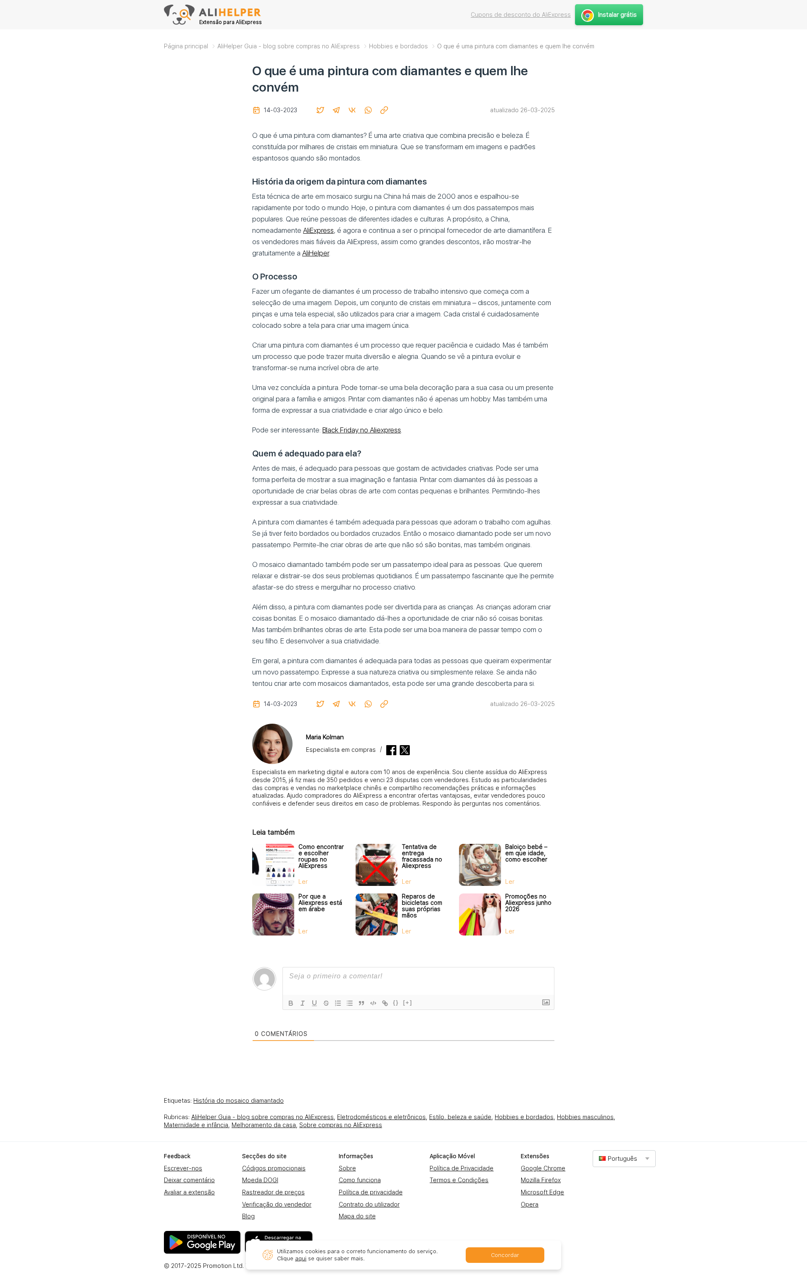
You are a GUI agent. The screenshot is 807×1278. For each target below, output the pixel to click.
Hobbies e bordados (524, 1117)
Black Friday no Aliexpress (361, 430)
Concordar (505, 1255)
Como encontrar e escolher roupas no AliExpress (321, 856)
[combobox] (624, 1158)
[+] (407, 1002)
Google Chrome (543, 1168)
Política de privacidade (371, 1192)
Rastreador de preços (273, 1192)
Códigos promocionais (274, 1168)
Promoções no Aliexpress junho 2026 (528, 902)
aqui (300, 1258)
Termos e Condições (459, 1180)
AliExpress (318, 230)
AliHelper (315, 253)
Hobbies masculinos (585, 1117)
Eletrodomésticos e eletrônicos (381, 1117)
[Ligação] (385, 1003)
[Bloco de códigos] (373, 1003)
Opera (529, 1204)
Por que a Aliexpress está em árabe (320, 902)
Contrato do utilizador (369, 1204)
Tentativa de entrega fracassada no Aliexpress (422, 856)
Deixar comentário (189, 1180)
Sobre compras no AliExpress (340, 1125)
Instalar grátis (617, 14)
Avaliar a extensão (189, 1192)
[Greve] (326, 1003)
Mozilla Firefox (541, 1180)
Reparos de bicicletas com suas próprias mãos (422, 906)
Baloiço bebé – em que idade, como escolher (526, 853)
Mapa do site (357, 1216)
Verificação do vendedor (276, 1204)
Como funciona (360, 1180)
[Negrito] (291, 1003)
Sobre (347, 1168)
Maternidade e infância (196, 1125)
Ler (303, 881)
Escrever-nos (183, 1168)
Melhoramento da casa (264, 1125)
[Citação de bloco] (361, 1003)
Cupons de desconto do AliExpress (521, 14)
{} (396, 1002)
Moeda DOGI (260, 1180)
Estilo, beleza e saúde (460, 1117)
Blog (248, 1216)
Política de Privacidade (461, 1168)
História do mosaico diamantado (238, 1100)
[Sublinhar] (314, 1003)
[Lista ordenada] (338, 1003)
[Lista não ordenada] (350, 1003)
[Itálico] (303, 1003)
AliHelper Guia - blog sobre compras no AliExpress (262, 1117)
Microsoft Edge (542, 1192)
